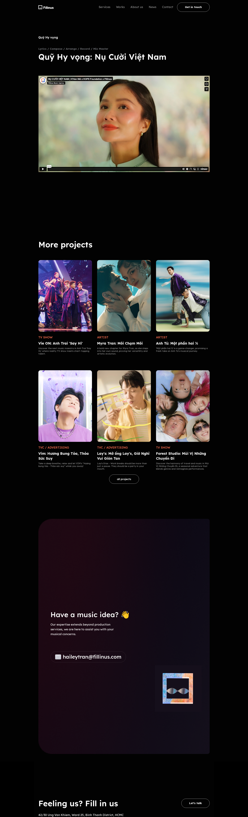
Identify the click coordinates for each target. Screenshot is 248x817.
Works (120, 7)
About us (136, 7)
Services (104, 7)
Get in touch (193, 7)
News (152, 7)
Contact (167, 7)
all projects (124, 479)
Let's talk (195, 803)
